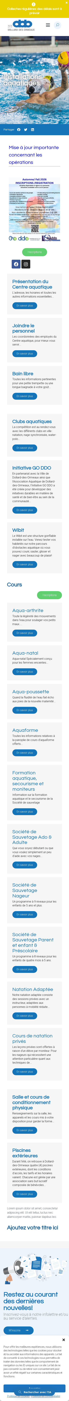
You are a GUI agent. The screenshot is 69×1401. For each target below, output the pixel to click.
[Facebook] (16, 264)
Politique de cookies (18, 1396)
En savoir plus (25, 305)
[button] (63, 1340)
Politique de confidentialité (45, 1396)
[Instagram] (25, 264)
